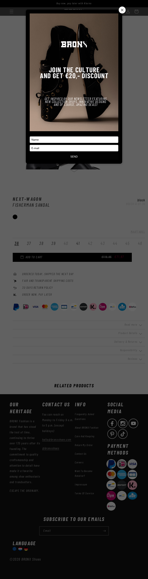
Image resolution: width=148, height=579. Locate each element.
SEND (74, 156)
